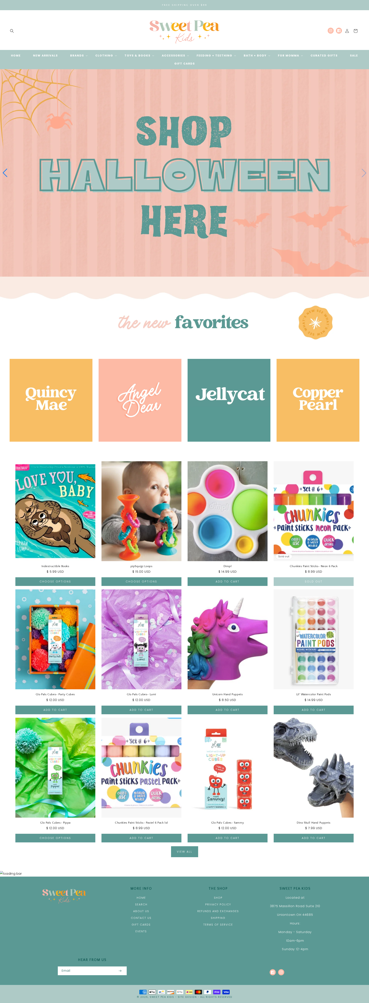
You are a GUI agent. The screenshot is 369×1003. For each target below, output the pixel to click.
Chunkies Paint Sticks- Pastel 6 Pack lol (141, 822)
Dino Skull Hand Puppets (314, 822)
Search (141, 904)
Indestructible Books (55, 566)
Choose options (55, 581)
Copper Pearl (316, 447)
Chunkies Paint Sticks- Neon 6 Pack (313, 566)
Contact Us (141, 918)
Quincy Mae (49, 447)
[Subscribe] (120, 970)
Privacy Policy (218, 904)
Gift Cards (141, 925)
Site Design (187, 997)
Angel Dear (138, 447)
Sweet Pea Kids (162, 997)
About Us (141, 911)
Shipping (218, 918)
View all (184, 852)
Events (141, 931)
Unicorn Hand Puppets (227, 694)
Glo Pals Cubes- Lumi (141, 694)
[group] (184, 172)
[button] (12, 31)
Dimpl (228, 566)
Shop (218, 898)
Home (141, 898)
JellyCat (227, 447)
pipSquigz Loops (141, 566)
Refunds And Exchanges (218, 911)
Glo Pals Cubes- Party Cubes (55, 694)
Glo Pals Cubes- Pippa (55, 822)
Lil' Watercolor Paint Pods (313, 694)
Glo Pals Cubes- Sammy (227, 822)
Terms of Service (218, 925)
